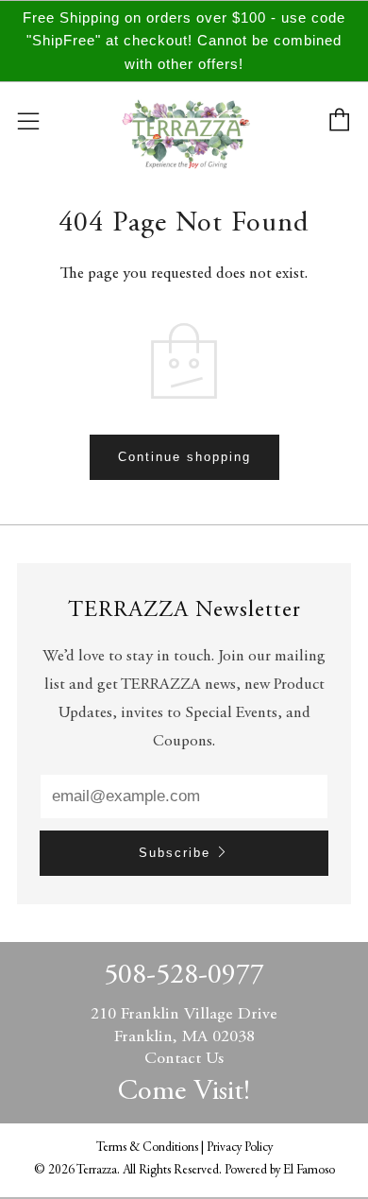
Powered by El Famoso (280, 1170)
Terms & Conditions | (151, 1148)
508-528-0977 (184, 976)
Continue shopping (184, 457)
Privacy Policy (240, 1148)
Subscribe (174, 853)
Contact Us (184, 1059)
